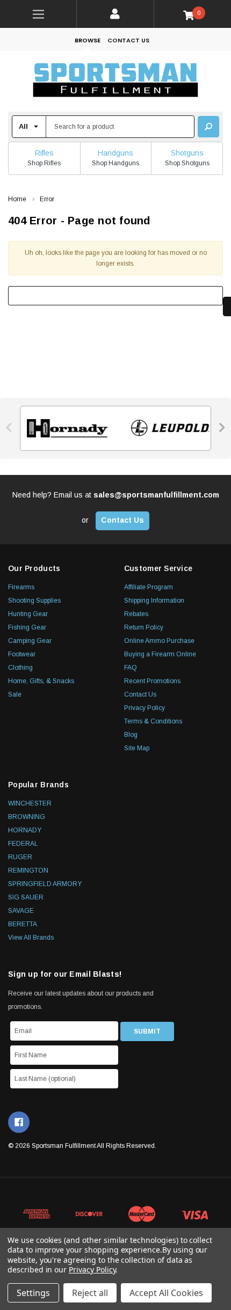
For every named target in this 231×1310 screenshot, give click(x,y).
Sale (14, 694)
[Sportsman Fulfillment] (115, 81)
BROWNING (26, 817)
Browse (87, 40)
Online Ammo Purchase (159, 641)
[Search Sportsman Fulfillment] (208, 126)
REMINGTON (28, 870)
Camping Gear (30, 641)
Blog (131, 734)
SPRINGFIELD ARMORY (45, 884)
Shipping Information (154, 600)
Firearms (21, 587)
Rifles (44, 153)
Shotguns (187, 153)
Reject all (90, 1293)
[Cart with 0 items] (192, 15)
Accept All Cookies (166, 1293)
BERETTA (22, 924)
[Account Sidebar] (115, 14)
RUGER (20, 857)
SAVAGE (21, 910)
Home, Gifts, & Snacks (41, 681)
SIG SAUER (26, 897)
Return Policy (143, 627)
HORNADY (24, 830)
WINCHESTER (30, 803)
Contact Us (128, 40)
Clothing (20, 667)
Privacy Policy (144, 708)
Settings (33, 1293)
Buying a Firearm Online (160, 654)
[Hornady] (63, 428)
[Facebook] (19, 1122)
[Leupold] (167, 428)
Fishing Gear (27, 627)
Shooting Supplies (34, 600)
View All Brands (31, 937)
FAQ (130, 667)
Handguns (115, 153)
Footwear (21, 654)
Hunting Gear (28, 614)
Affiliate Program (148, 587)
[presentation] (9, 427)
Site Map (136, 748)
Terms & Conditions (153, 721)
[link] (38, 14)
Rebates (136, 614)
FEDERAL (23, 843)
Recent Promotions (152, 681)
